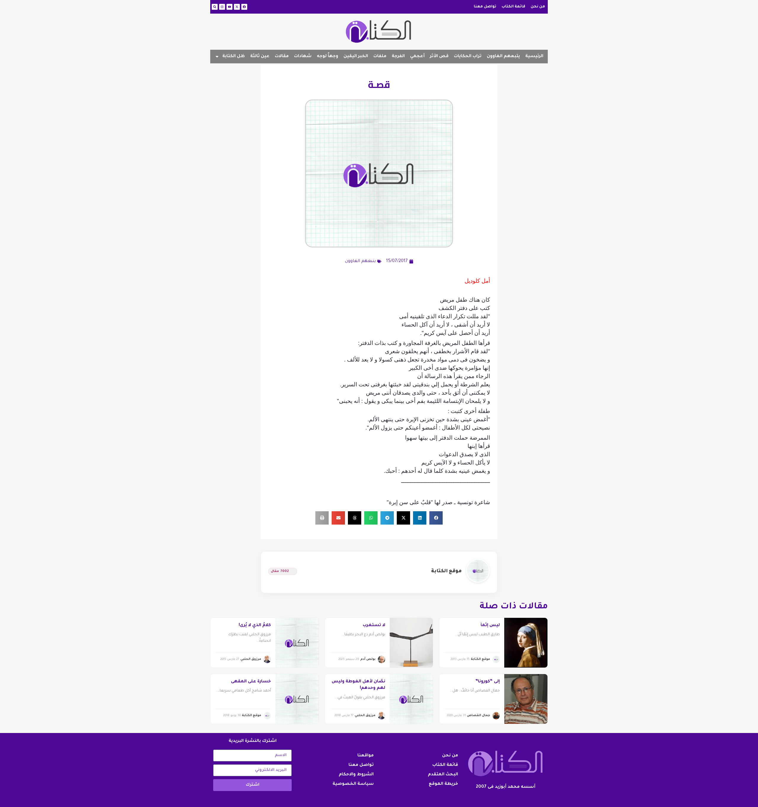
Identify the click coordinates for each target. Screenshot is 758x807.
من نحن (538, 7)
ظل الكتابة (233, 56)
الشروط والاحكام (356, 774)
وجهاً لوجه (327, 56)
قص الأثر (439, 56)
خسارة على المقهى (251, 681)
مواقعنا (365, 755)
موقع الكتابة (446, 571)
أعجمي (417, 56)
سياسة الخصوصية (353, 784)
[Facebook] (244, 7)
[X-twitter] (237, 7)
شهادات (302, 56)
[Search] (215, 7)
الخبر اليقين (355, 56)
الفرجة (398, 56)
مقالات (282, 56)
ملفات (379, 56)
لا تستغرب (374, 625)
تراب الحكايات (467, 56)
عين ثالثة (259, 56)
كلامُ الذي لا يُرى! (255, 625)
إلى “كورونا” (487, 681)
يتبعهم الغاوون (503, 56)
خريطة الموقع (443, 784)
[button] (436, 518)
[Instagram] (222, 7)
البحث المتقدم (443, 774)
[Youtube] (229, 7)
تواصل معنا (485, 7)
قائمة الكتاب (513, 7)
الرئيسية (534, 56)
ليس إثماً (490, 625)
